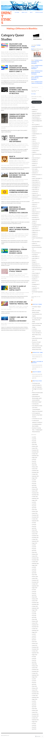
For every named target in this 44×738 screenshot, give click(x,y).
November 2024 (35, 472)
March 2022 (34, 530)
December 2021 (35, 535)
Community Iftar (35, 403)
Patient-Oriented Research (23, 100)
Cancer (33, 135)
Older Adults (34, 226)
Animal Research (35, 117)
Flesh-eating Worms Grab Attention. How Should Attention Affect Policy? (37, 347)
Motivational (34, 215)
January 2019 (34, 600)
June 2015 (34, 680)
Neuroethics (16, 100)
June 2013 (34, 725)
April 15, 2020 (12, 306)
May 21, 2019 (4, 323)
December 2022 (35, 515)
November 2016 (35, 649)
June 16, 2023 (4, 179)
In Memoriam (34, 191)
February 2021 (35, 554)
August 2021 (34, 543)
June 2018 (34, 613)
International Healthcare (19, 98)
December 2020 (35, 557)
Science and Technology (14, 56)
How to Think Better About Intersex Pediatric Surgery (19, 229)
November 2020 (35, 559)
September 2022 (35, 520)
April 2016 (34, 662)
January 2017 (34, 645)
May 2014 (34, 704)
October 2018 (35, 606)
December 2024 (35, 470)
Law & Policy (3, 54)
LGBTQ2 (7, 54)
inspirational (34, 196)
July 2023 (34, 502)
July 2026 (34, 437)
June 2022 (34, 524)
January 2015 (34, 689)
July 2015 (34, 678)
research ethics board (14, 103)
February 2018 (35, 621)
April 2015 (34, 684)
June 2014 (34, 702)
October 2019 (35, 583)
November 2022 (35, 517)
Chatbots (34, 137)
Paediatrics (11, 124)
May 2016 (34, 660)
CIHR (33, 141)
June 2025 (34, 459)
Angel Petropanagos (36, 115)
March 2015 (34, 686)
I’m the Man (34, 329)
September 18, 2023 (5, 143)
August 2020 (34, 565)
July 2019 (34, 589)
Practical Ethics (37, 380)
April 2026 (34, 442)
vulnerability (15, 104)
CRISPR (33, 152)
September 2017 (35, 630)
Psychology (17, 101)
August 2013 (34, 721)
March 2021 (34, 552)
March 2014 (34, 708)
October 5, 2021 (4, 292)
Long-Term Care (35, 208)
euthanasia (34, 172)
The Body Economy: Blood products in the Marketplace (37, 72)
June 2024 (34, 481)
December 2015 (35, 669)
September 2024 (35, 476)
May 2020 (34, 570)
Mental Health (15, 54)
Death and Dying (35, 157)
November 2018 (35, 604)
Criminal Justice (24, 95)
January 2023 (34, 513)
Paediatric (25, 123)
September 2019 (35, 585)
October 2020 (35, 561)
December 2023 (35, 492)
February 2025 (35, 466)
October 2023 (35, 496)
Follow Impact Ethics (37, 102)
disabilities (34, 159)
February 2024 (35, 489)
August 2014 (34, 699)
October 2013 (35, 717)
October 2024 (35, 474)
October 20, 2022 (12, 194)
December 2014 (35, 691)
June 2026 (34, 438)
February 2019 (35, 598)
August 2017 (34, 632)
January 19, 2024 (12, 120)
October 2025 (35, 453)
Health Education (8, 53)
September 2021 (35, 541)
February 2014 (35, 710)
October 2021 (35, 539)
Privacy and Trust (22, 54)
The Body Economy (39, 12)
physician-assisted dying (36, 247)
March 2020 (34, 574)
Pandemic (34, 236)
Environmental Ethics (36, 167)
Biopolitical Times (38, 352)
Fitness (33, 176)
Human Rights (21, 53)
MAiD (33, 210)
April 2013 (34, 729)
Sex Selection (34, 275)
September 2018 (35, 608)
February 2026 (35, 446)
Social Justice (25, 56)
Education (3, 53)
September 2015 (35, 675)
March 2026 (34, 444)
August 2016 (34, 654)
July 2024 (34, 479)
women (10, 219)
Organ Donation (35, 230)
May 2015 (34, 682)
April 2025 (34, 463)
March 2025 (34, 464)
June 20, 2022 (4, 215)
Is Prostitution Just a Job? (37, 418)
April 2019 (34, 595)
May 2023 (34, 505)
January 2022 (34, 533)
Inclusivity (26, 53)
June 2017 (34, 636)
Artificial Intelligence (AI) (37, 120)
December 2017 (35, 624)
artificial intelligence (36, 118)
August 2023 (34, 500)
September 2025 (35, 455)
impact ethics (11, 95)
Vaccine (33, 286)
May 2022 (34, 526)
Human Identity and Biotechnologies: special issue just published (36, 398)
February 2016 (35, 665)
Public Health (21, 101)
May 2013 (34, 727)
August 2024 (34, 477)
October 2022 (35, 518)
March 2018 (34, 619)
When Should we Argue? (36, 401)
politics (33, 250)
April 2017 (34, 639)
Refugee (33, 262)
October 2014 (35, 695)
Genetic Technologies (17, 216)
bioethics (23, 51)
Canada (33, 131)
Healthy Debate (37, 371)
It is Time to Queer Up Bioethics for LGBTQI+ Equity (17, 288)
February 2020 (35, 576)
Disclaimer (17, 12)
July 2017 (34, 634)
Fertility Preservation (19, 196)
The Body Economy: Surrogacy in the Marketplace (37, 67)
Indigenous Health (8, 218)
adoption (34, 111)
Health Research (15, 53)
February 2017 (35, 643)
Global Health (7, 97)
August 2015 (34, 676)
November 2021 (35, 537)
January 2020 (34, 578)
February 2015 (35, 688)
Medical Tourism (35, 211)
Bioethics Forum (37, 304)
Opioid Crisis (34, 228)
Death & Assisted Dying (36, 154)
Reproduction (25, 197)
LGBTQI (11, 54)
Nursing (33, 223)
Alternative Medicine (36, 113)
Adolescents (19, 51)
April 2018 (34, 617)
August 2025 (34, 457)
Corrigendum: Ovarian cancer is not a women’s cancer (18, 251)
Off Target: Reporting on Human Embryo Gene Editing (37, 319)
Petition (33, 243)
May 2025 (34, 461)
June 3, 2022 (3, 255)
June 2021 (34, 546)
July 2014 (34, 701)
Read (32, 49)
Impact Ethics (6, 18)
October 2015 (35, 673)
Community (16, 122)
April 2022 (34, 528)
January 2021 (34, 556)
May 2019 (34, 593)
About (31, 12)
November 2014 (35, 693)
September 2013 (35, 719)
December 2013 (35, 714)
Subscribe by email (36, 96)
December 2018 (35, 602)
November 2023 (35, 494)
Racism (33, 260)
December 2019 (35, 580)
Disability (12, 196)
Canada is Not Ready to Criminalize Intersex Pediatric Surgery (18, 116)
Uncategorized (35, 284)
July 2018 (34, 611)
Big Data (34, 128)
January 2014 (34, 712)
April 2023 (34, 507)
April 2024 (34, 485)
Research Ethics (7, 56)
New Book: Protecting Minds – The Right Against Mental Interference (37, 429)
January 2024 (34, 490)
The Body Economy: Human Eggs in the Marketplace (37, 62)
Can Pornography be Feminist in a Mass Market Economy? (37, 415)
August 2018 (34, 609)
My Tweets (33, 93)
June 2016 (34, 658)
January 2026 (34, 448)
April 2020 (34, 572)
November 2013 (35, 716)
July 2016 (34, 656)
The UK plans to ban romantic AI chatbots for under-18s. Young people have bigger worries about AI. (37, 387)
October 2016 (35, 650)
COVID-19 (11, 307)
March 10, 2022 (12, 273)
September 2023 (35, 498)
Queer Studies (10, 126)
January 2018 (34, 623)
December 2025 (35, 450)
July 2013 (34, 723)
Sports (6, 324)
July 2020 (34, 567)
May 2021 (34, 548)
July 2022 (34, 522)
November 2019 (35, 582)
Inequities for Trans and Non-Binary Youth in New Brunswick (19, 175)
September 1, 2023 (13, 160)
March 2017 (34, 641)
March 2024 (34, 487)
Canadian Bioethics (18, 275)
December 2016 (35, 647)
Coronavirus (34, 146)
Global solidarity (14, 97)
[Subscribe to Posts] (31, 300)
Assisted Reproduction (20, 179)
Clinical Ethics (18, 95)
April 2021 (34, 550)
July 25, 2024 (3, 95)
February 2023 (35, 511)
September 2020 (35, 563)
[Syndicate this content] (31, 304)
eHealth (33, 165)
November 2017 (35, 626)
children (33, 139)
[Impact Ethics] (22, 4)
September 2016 (35, 652)
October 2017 (35, 628)
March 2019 (34, 597)
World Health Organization (37, 291)
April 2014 (34, 706)
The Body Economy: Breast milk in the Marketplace (37, 78)
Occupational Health (36, 224)
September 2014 (35, 697)
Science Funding (4, 104)
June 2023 (34, 504)
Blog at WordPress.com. (5, 735)
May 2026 (34, 440)
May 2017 (34, 637)
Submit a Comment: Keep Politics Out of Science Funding (37, 325)
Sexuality (21, 56)
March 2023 (34, 509)
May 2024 (34, 483)
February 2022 (35, 531)
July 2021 (34, 544)
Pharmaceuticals (4, 101)
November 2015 (35, 671)
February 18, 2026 (4, 51)
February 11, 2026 (4, 73)
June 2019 (34, 591)
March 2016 (34, 663)
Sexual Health (15, 126)
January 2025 (34, 468)
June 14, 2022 (4, 233)
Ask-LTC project (35, 124)
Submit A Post (24, 12)
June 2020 (34, 569)
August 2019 (34, 587)
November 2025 (35, 451)
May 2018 (34, 615)
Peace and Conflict (35, 241)
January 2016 (34, 667)
